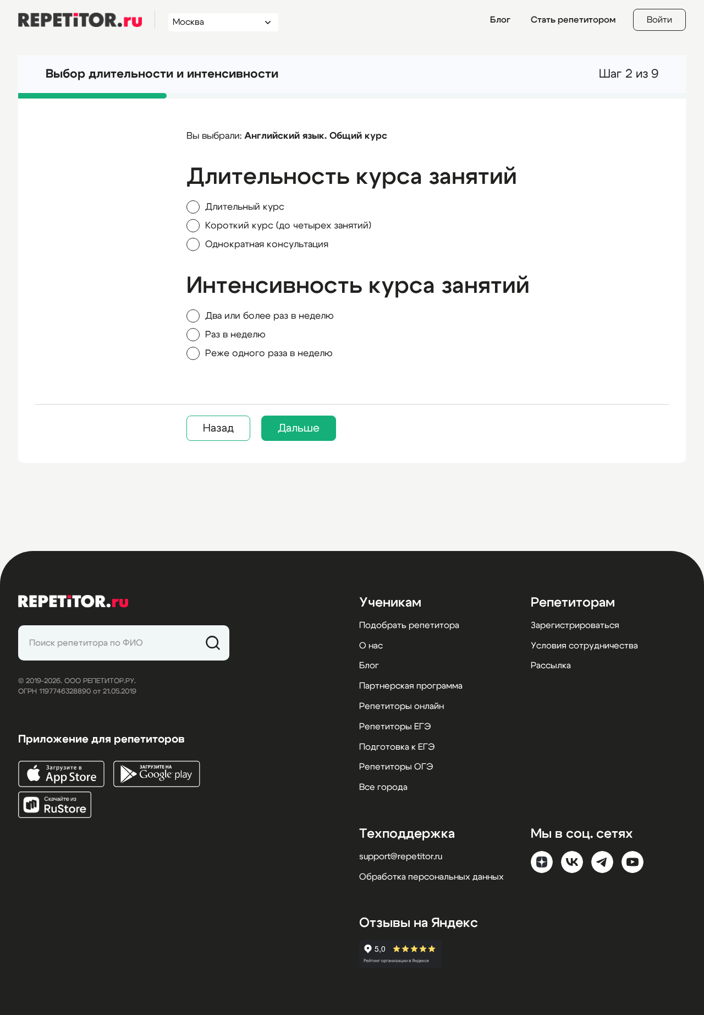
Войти (659, 19)
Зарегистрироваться (575, 625)
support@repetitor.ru (400, 856)
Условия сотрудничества (584, 645)
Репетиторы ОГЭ (396, 766)
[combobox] (213, 22)
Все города (383, 787)
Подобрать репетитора (409, 625)
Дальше (299, 428)
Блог (500, 19)
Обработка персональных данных (431, 876)
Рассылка (551, 665)
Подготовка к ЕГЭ (397, 747)
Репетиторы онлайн (401, 706)
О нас (371, 645)
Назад (218, 428)
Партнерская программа (411, 685)
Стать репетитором (573, 19)
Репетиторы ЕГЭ (395, 726)
